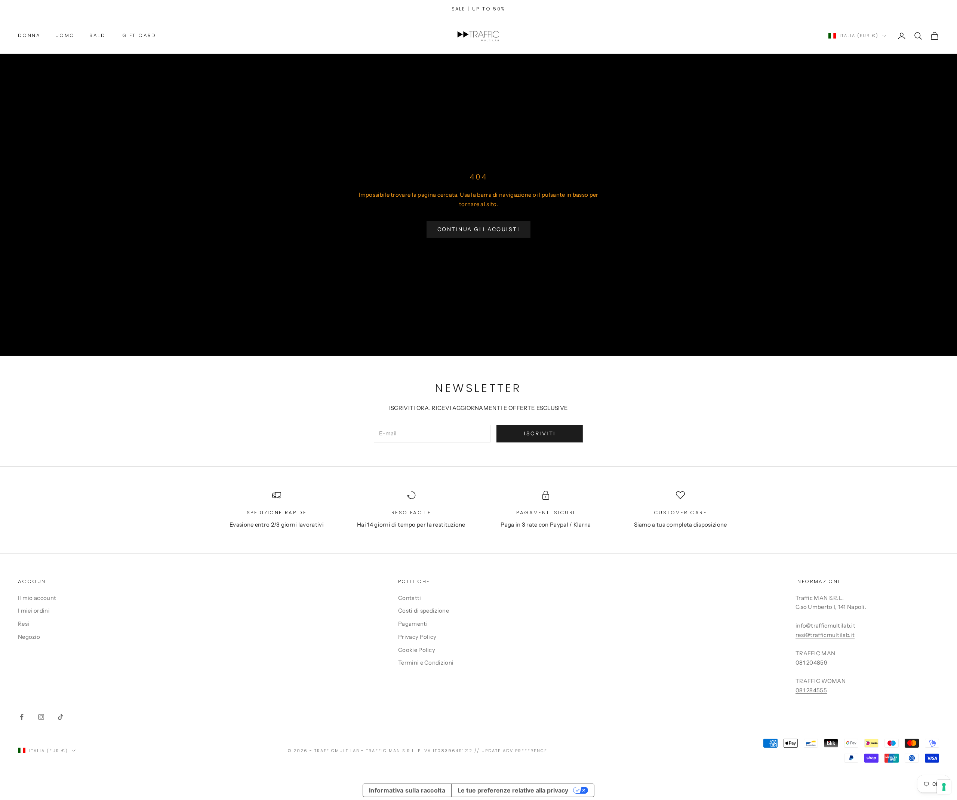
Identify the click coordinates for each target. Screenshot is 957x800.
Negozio (29, 636)
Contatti (409, 597)
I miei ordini (34, 610)
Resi (23, 623)
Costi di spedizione (423, 610)
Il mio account (37, 597)
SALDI (98, 35)
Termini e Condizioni (425, 662)
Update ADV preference (514, 751)
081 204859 (811, 662)
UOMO (65, 35)
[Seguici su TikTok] (60, 717)
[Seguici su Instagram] (41, 717)
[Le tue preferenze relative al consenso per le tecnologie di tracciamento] (944, 787)
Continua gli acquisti (478, 229)
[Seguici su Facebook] (21, 717)
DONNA (29, 35)
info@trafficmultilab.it (825, 625)
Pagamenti (413, 623)
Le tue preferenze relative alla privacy (513, 790)
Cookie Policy (416, 649)
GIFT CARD (139, 35)
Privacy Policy (417, 636)
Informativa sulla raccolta (407, 790)
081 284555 (811, 690)
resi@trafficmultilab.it (825, 634)
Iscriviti (540, 433)
